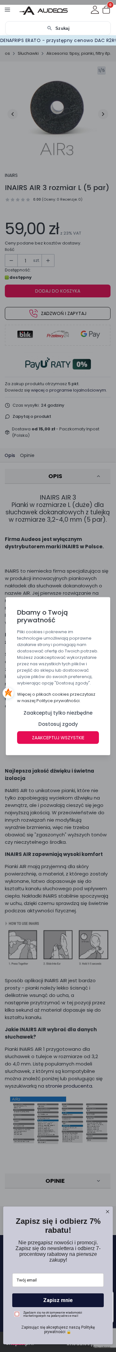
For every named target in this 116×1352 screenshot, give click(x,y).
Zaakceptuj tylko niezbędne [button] (58, 712)
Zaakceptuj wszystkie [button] (58, 737)
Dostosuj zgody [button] (58, 723)
